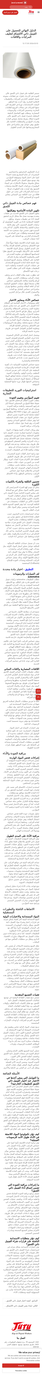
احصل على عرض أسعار (10, 12)
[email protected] (17, 3)
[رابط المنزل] (31, 12)
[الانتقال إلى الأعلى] (38, 697)
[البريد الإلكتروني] (38, 691)
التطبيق (28, 569)
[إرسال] (30, 7)
